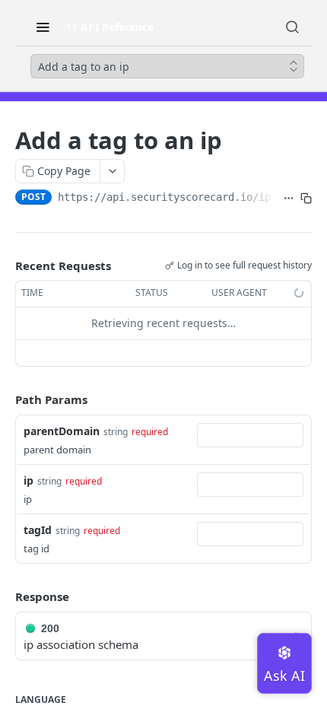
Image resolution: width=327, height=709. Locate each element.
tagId (38, 530)
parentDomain (62, 431)
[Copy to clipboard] (306, 198)
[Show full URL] (288, 198)
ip (28, 480)
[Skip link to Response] (4, 596)
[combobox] (250, 435)
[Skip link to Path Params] (4, 399)
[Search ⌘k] (292, 26)
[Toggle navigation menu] (42, 26)
